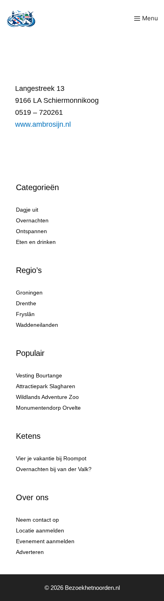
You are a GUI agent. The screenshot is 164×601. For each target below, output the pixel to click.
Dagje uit (27, 209)
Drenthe (26, 303)
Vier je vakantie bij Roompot (51, 458)
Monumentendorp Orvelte (48, 408)
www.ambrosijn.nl (43, 124)
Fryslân (25, 314)
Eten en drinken (36, 242)
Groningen (29, 292)
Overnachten (32, 220)
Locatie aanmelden (40, 530)
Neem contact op (37, 520)
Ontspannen (31, 231)
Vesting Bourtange (39, 375)
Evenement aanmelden (45, 541)
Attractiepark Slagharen (45, 386)
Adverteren (30, 552)
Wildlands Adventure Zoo (47, 397)
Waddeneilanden (37, 325)
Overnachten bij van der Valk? (54, 469)
